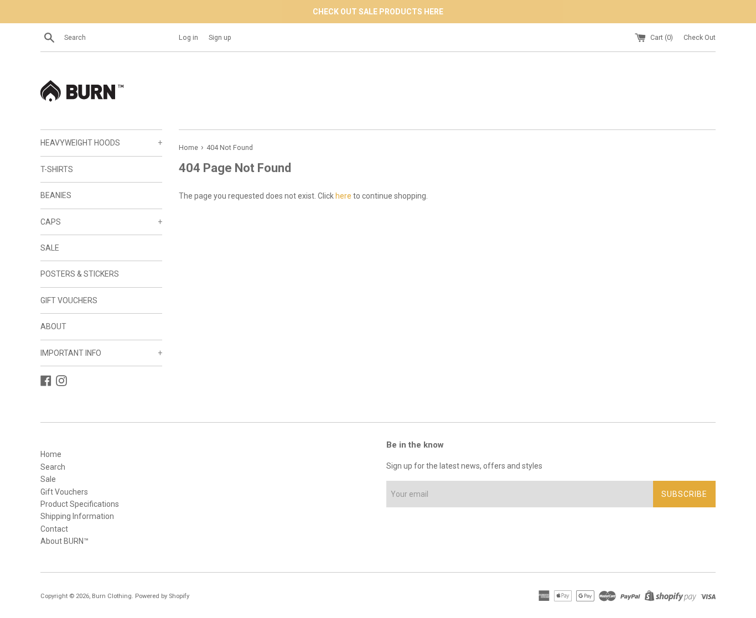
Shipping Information (77, 516)
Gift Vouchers (64, 491)
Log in (188, 37)
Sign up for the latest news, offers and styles (464, 465)
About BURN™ (64, 541)
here (343, 195)
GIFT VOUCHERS (68, 300)
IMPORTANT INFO (101, 353)
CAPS (101, 221)
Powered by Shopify (162, 596)
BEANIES (55, 195)
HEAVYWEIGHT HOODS (101, 142)
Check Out (699, 37)
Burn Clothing (112, 596)
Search (52, 467)
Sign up (220, 37)
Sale (48, 479)
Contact (54, 528)
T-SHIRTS (56, 169)
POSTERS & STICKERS (79, 273)
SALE (49, 247)
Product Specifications (79, 504)
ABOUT (53, 326)
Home (50, 454)
